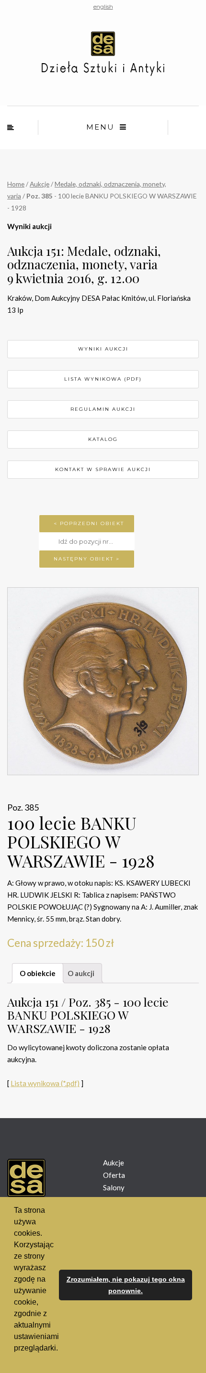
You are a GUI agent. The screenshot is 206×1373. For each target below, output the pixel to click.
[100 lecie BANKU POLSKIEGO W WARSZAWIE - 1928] (103, 681)
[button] (15, 1360)
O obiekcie (38, 973)
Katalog (103, 439)
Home (15, 184)
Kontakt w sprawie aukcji (103, 469)
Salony (114, 1187)
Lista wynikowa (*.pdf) (45, 1083)
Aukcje (39, 184)
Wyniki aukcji (103, 349)
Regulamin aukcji (103, 409)
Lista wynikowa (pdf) (103, 379)
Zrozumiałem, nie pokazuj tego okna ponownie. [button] (126, 1285)
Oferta (114, 1175)
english (103, 6)
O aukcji (81, 973)
